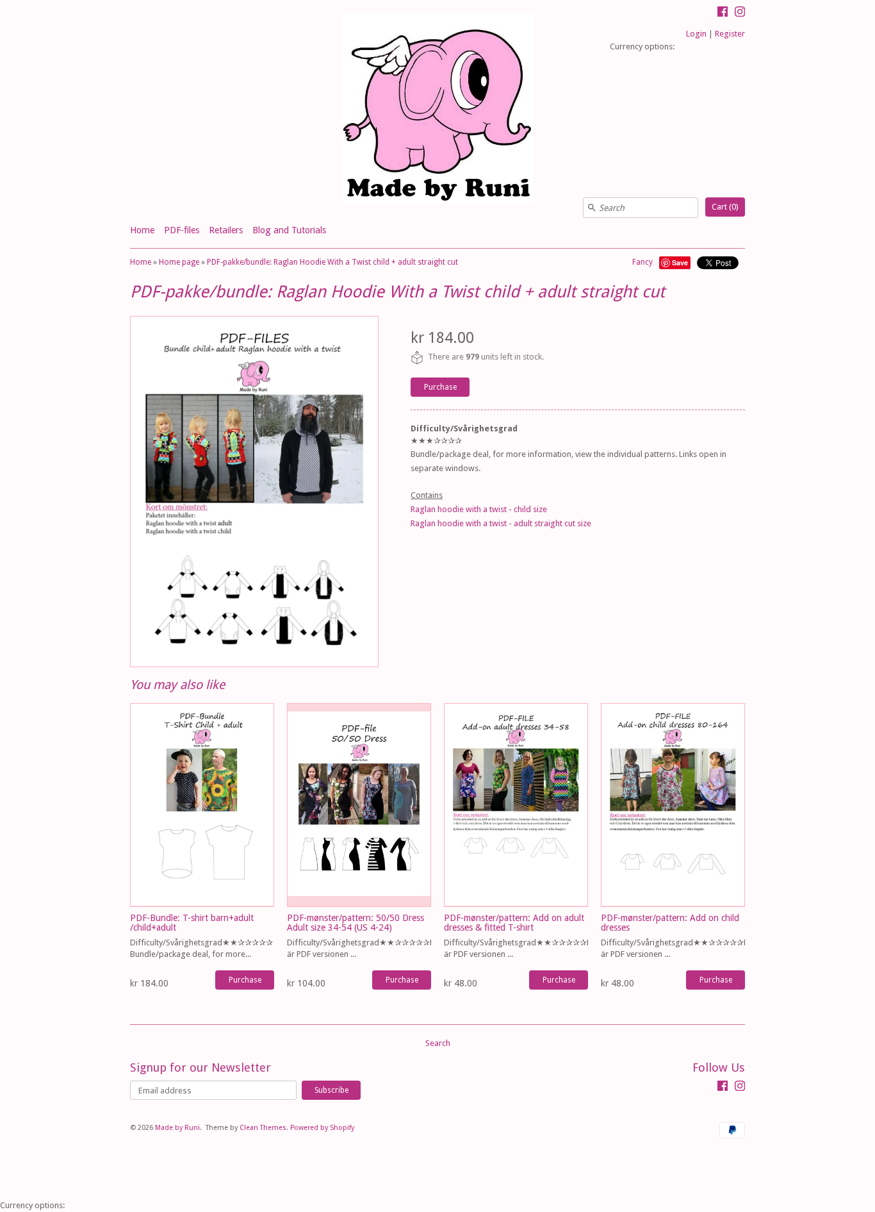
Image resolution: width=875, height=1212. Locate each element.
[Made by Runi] (437, 110)
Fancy (642, 262)
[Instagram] (740, 13)
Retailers (226, 230)
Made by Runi (177, 1128)
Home (142, 230)
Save (680, 262)
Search (437, 1043)
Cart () (725, 207)
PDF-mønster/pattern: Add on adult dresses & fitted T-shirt (514, 923)
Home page (179, 262)
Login (696, 33)
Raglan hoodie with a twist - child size (479, 509)
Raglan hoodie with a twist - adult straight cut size (501, 523)
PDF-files (181, 230)
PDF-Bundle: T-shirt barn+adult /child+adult (192, 923)
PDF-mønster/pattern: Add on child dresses (670, 923)
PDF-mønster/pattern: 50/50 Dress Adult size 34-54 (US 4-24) (355, 923)
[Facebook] (722, 13)
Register (730, 33)
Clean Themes (263, 1128)
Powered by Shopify (322, 1128)
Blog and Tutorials (289, 230)
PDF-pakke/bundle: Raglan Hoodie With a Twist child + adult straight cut (332, 262)
